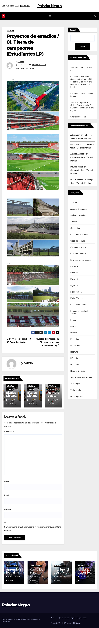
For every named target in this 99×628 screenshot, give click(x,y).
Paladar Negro (49, 6)
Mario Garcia (75, 144)
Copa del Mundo (77, 241)
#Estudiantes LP (39, 65)
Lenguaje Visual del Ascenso (79, 312)
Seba (34, 580)
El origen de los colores (80, 260)
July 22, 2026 (61, 577)
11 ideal (73, 203)
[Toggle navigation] (50, 16)
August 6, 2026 (14, 577)
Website (7, 509)
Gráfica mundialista (78, 305)
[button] (95, 16)
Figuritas (74, 285)
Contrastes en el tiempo (80, 235)
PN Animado (66, 623)
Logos (73, 320)
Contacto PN (55, 623)
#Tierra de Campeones (25, 68)
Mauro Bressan (76, 167)
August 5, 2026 (38, 577)
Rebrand (74, 352)
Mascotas (74, 339)
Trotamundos (76, 390)
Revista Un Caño (77, 371)
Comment (9, 432)
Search (73, 30)
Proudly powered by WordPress (13, 619)
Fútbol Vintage (76, 298)
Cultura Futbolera (10, 386)
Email (7, 495)
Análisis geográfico (78, 215)
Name (7, 481)
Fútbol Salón (76, 292)
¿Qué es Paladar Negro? (66, 618)
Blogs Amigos (82, 618)
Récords (74, 358)
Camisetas (75, 228)
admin (21, 62)
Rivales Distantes (12, 395)
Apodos (73, 222)
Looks (73, 326)
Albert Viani (75, 135)
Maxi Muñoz (75, 180)
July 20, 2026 (85, 577)
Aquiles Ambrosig (77, 154)
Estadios (10, 31)
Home (53, 618)
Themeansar (6, 621)
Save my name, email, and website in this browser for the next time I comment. (32, 529)
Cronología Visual (78, 247)
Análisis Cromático (78, 209)
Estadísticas (75, 279)
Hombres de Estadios (54, 395)
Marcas (73, 333)
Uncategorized (76, 396)
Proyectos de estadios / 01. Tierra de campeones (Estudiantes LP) (47, 342)
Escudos (74, 266)
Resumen (74, 365)
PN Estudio (77, 623)
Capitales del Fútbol (79, 117)
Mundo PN (75, 345)
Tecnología (75, 384)
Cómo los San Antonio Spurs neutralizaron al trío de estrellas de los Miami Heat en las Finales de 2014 (81, 82)
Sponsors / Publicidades (81, 377)
